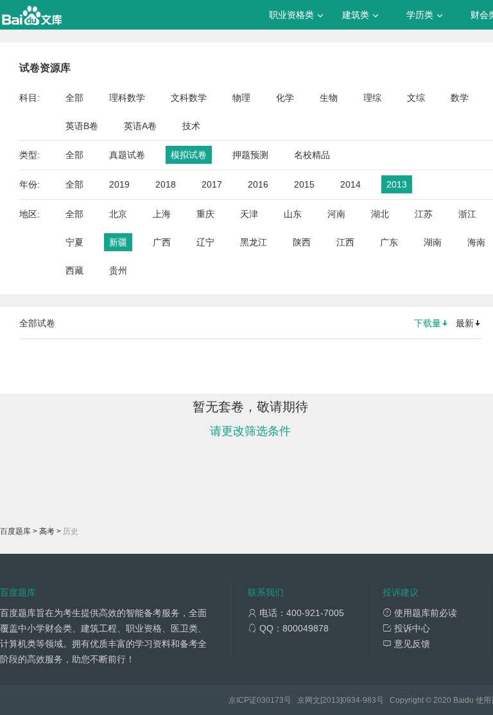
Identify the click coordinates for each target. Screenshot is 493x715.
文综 (416, 98)
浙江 (467, 214)
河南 (336, 214)
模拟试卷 (189, 155)
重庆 (205, 214)
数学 (460, 98)
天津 (249, 214)
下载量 (427, 323)
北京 (118, 214)
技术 (191, 126)
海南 (476, 242)
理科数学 (127, 98)
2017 (212, 184)
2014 (350, 184)
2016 (258, 184)
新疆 (118, 242)
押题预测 (250, 155)
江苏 (424, 214)
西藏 (74, 270)
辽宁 (205, 242)
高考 (47, 531)
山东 (293, 214)
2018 (165, 184)
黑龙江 (253, 242)
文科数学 (189, 98)
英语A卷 (140, 126)
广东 (389, 242)
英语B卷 (81, 126)
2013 (396, 184)
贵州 (118, 270)
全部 (74, 98)
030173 (270, 700)
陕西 (302, 242)
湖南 (433, 242)
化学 (285, 98)
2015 (304, 184)
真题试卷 (127, 155)
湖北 (380, 214)
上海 (162, 214)
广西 (162, 242)
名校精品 (312, 155)
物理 (241, 98)
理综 (372, 98)
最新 (465, 323)
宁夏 (74, 242)
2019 (119, 184)
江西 (345, 242)
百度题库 (15, 531)
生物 (329, 98)
